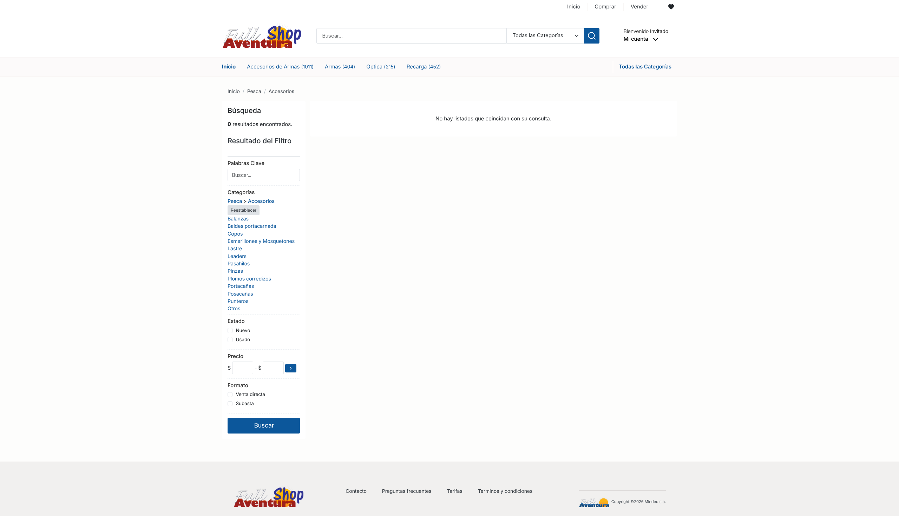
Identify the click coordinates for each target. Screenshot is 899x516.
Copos (235, 234)
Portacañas (241, 286)
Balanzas (238, 219)
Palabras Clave (246, 163)
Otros (234, 309)
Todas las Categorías (645, 66)
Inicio (573, 6)
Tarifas (454, 491)
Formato (238, 385)
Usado (243, 340)
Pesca (254, 91)
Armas (340, 66)
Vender (639, 6)
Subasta (245, 403)
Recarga (424, 66)
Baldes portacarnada (252, 226)
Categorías (241, 192)
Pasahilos (239, 264)
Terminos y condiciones (505, 491)
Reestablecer (243, 210)
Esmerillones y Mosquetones (261, 241)
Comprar (605, 6)
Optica (380, 66)
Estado (236, 321)
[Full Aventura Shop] (261, 35)
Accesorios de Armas (280, 66)
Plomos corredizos (249, 279)
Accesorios (281, 91)
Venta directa (250, 394)
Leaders (237, 256)
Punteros (238, 301)
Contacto (356, 491)
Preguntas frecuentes (407, 491)
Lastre (235, 249)
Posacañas (240, 294)
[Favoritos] (671, 7)
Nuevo (243, 330)
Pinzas (235, 271)
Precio (235, 356)
